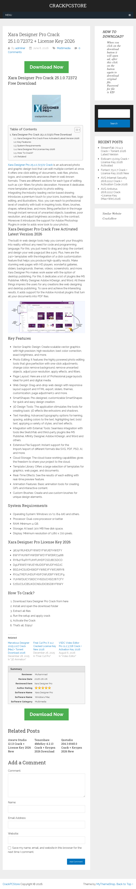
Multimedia (63, 48)
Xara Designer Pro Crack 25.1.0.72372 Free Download (42, 134)
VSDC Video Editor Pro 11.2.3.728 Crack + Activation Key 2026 (70, 646)
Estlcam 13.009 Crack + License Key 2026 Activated (115, 162)
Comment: (14, 770)
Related (22, 156)
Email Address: (17, 818)
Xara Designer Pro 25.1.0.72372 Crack (30, 164)
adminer (20, 48)
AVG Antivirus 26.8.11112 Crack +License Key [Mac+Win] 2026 (111, 193)
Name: (12, 802)
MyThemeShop (105, 884)
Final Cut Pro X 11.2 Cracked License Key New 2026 (44, 646)
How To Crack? (25, 153)
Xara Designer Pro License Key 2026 (36, 149)
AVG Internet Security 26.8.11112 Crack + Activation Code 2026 (114, 181)
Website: (13, 833)
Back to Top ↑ (124, 884)
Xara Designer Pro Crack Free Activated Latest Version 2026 (48, 138)
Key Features (24, 142)
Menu (8, 15)
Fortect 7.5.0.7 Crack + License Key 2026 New (115, 171)
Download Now (46, 67)
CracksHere (109, 218)
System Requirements (29, 145)
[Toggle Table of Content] (75, 130)
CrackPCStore (68, 5)
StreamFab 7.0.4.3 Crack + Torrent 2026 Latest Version (113, 151)
